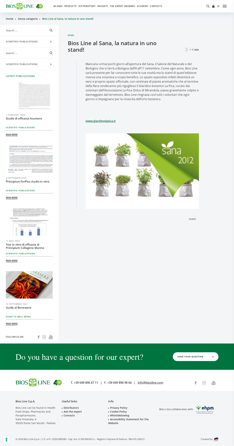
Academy (142, 6)
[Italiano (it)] (218, 6)
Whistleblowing (119, 415)
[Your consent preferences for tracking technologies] (6, 439)
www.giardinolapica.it (101, 121)
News (71, 35)
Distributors (86, 6)
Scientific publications (22, 41)
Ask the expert (73, 411)
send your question (190, 356)
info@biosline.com (150, 383)
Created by (207, 439)
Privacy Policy (118, 407)
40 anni (58, 6)
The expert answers (122, 6)
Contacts (156, 6)
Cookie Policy (118, 411)
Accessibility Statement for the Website (128, 421)
